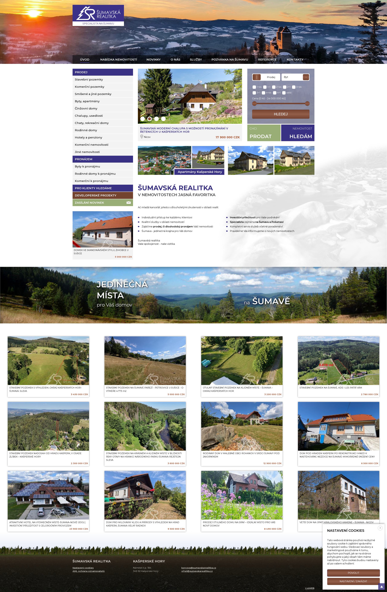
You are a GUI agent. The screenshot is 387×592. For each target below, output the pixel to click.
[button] (142, 119)
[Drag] (254, 103)
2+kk (278, 87)
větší (288, 92)
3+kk (299, 87)
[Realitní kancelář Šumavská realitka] (98, 15)
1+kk (259, 87)
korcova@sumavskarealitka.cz (198, 567)
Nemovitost (300, 133)
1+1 (268, 87)
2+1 (289, 87)
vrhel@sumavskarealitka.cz (197, 571)
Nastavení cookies (83, 567)
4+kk (268, 92)
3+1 (258, 92)
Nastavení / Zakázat (353, 581)
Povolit (353, 572)
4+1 (279, 92)
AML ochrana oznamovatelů (89, 571)
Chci (261, 133)
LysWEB (309, 588)
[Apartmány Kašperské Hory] (181, 161)
